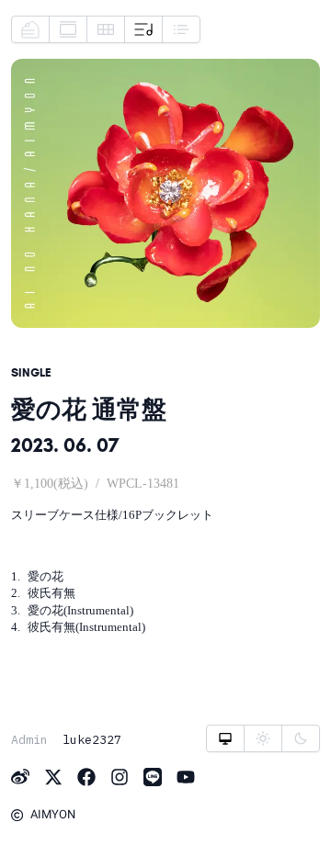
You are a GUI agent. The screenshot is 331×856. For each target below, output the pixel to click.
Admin (29, 739)
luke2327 (92, 739)
